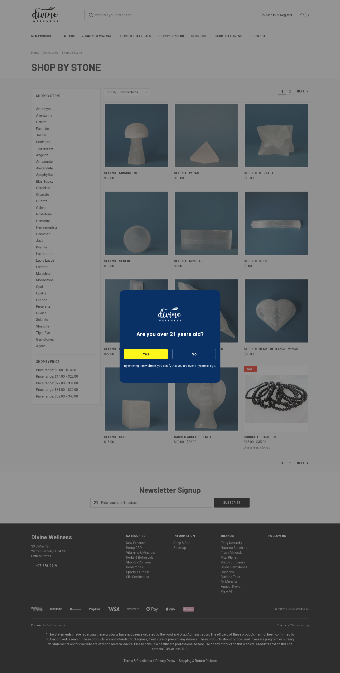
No (194, 354)
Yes (146, 354)
